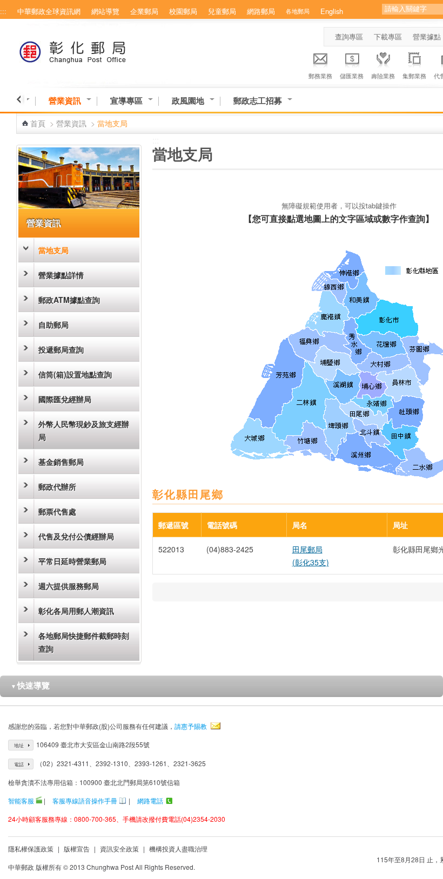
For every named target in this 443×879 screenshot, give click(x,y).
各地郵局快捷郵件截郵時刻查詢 (83, 642)
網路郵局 (261, 11)
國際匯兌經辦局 (64, 399)
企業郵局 (144, 11)
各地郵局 (298, 10)
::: (3, 11)
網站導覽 (105, 11)
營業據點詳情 (61, 274)
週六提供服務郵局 (68, 585)
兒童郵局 (222, 11)
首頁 (37, 123)
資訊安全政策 (119, 848)
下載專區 (388, 36)
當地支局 (53, 250)
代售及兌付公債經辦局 (76, 536)
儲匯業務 (352, 75)
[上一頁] (20, 99)
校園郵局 (183, 11)
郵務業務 (320, 75)
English (331, 11)
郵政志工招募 (257, 100)
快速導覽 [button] (30, 685)
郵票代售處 (57, 511)
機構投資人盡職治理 (178, 848)
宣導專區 (126, 100)
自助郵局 (53, 324)
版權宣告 (77, 848)
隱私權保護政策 (30, 848)
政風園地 (188, 100)
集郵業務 (414, 75)
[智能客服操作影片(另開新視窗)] (39, 800)
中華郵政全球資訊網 (48, 11)
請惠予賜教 (190, 726)
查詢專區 (349, 36)
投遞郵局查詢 (61, 349)
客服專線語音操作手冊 (84, 800)
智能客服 (21, 800)
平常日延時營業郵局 (72, 561)
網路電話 (150, 800)
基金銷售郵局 (61, 461)
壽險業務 (383, 75)
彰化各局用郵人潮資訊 (76, 610)
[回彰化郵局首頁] (92, 50)
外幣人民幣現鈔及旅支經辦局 (83, 430)
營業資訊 (65, 100)
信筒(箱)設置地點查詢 (75, 374)
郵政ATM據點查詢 (69, 299)
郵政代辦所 (57, 486)
